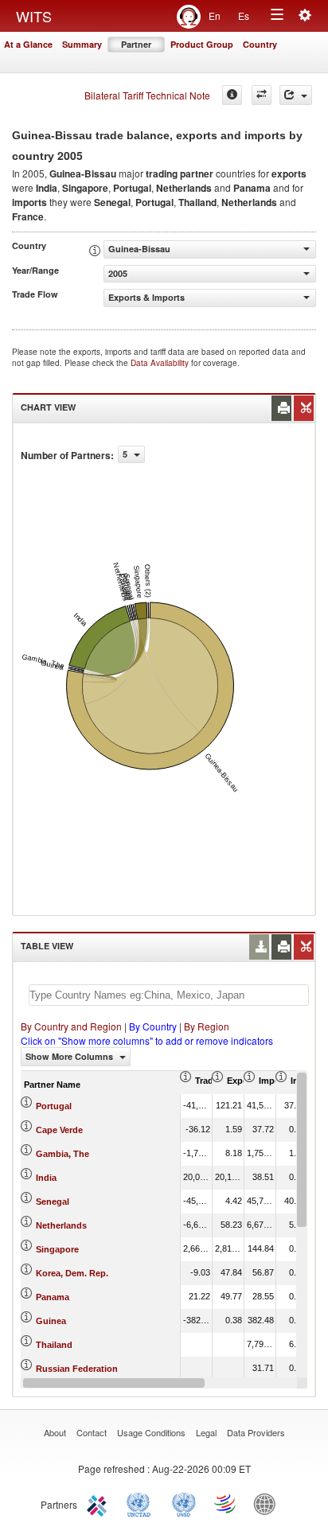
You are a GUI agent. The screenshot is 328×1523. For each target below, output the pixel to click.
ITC (99, 1503)
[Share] (295, 95)
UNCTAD (142, 1503)
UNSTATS (184, 1503)
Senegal (52, 1201)
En (215, 15)
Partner (136, 44)
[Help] (232, 95)
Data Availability (161, 362)
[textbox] (169, 995)
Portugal (54, 1106)
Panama (52, 1297)
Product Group (201, 44)
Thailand (54, 1345)
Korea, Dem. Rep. (72, 1273)
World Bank (268, 1503)
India (46, 1177)
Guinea (51, 1321)
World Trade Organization (226, 1503)
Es (243, 15)
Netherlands (61, 1225)
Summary (82, 44)
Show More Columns (70, 1056)
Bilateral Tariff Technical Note (147, 95)
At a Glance (28, 44)
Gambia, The (62, 1154)
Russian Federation (77, 1368)
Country (260, 44)
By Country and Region (71, 1026)
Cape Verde (59, 1130)
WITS (34, 16)
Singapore (57, 1249)
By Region (206, 1026)
